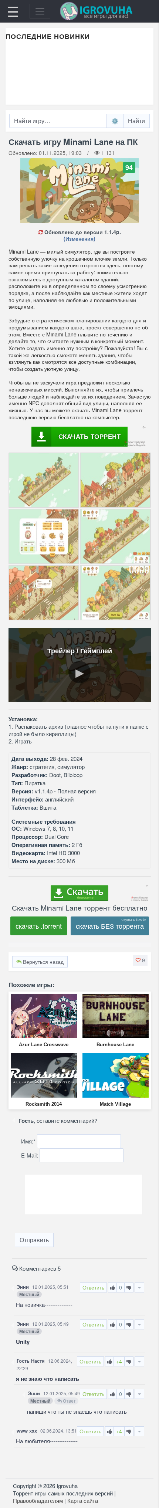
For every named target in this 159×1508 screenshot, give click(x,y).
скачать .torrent (39, 926)
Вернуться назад (42, 961)
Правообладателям (38, 1500)
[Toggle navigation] (40, 11)
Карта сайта (82, 1500)
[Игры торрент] (106, 11)
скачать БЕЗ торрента (110, 926)
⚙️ (115, 120)
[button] (140, 960)
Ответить (93, 1287)
